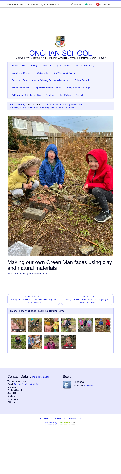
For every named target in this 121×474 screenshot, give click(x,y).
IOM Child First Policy (84, 65)
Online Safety (43, 72)
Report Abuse (105, 4)
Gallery (34, 65)
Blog (24, 65)
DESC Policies (73, 418)
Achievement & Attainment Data (27, 94)
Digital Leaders (62, 65)
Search (77, 4)
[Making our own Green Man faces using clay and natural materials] (35, 325)
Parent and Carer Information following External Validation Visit (41, 80)
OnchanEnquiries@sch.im (26, 384)
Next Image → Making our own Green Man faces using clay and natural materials (87, 299)
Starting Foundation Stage (77, 87)
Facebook (88, 385)
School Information (21, 87)
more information (40, 376)
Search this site (46, 418)
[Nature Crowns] (51, 342)
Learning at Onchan (21, 72)
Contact (79, 94)
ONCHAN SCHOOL (60, 53)
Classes (46, 65)
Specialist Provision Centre (48, 87)
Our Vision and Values (64, 72)
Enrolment (51, 94)
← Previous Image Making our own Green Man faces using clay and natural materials (34, 299)
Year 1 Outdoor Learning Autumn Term (65, 104)
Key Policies (65, 94)
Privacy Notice (59, 418)
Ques (67, 422)
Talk (90, 4)
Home (15, 65)
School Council (82, 80)
